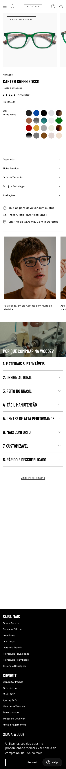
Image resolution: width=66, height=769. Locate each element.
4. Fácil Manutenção (20, 404)
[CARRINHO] (61, 6)
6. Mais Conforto (17, 432)
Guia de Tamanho (13, 177)
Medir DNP (9, 694)
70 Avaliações (24, 95)
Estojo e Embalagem (14, 186)
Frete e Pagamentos (14, 724)
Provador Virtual (21, 19)
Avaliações (9, 195)
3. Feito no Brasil (17, 391)
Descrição (8, 159)
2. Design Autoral (17, 377)
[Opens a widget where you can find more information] (52, 762)
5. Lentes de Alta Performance (28, 418)
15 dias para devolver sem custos (31, 208)
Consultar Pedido (13, 681)
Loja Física (9, 635)
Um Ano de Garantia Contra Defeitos (33, 222)
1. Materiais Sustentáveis (24, 363)
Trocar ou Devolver (14, 718)
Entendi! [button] (33, 762)
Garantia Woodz (12, 647)
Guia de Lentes (11, 688)
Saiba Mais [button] (34, 753)
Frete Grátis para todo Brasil (27, 215)
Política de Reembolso (16, 659)
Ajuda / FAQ (9, 700)
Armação (8, 74)
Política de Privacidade (16, 653)
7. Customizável (15, 446)
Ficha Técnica (11, 168)
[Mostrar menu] (4, 6)
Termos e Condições (15, 666)
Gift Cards (9, 641)
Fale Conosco (11, 712)
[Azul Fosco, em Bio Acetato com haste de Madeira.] (30, 268)
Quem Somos (11, 623)
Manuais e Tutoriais (14, 706)
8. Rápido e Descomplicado (24, 459)
